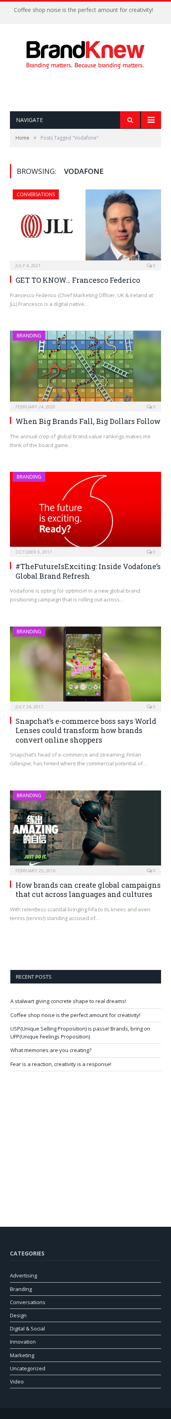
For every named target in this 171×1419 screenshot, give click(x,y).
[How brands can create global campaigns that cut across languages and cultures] (85, 830)
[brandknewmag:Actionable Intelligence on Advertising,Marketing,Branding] (85, 53)
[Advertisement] (90, 90)
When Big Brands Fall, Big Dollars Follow (88, 421)
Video (17, 1381)
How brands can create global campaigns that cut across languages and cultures (88, 889)
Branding (29, 335)
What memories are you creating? (50, 1050)
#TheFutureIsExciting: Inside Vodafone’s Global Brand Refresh (88, 571)
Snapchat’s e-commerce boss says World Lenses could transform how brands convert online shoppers (86, 730)
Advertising (23, 1275)
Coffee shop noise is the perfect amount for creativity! (83, 10)
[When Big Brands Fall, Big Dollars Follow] (85, 368)
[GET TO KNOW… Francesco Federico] (85, 227)
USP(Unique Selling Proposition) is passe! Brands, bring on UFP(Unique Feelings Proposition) (80, 1032)
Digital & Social (27, 1328)
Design (18, 1315)
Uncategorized (27, 1368)
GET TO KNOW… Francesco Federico (78, 280)
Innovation (23, 1341)
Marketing (22, 1355)
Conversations (36, 194)
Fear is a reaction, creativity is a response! (60, 1064)
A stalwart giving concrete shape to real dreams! (68, 1001)
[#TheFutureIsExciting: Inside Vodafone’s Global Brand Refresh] (85, 512)
